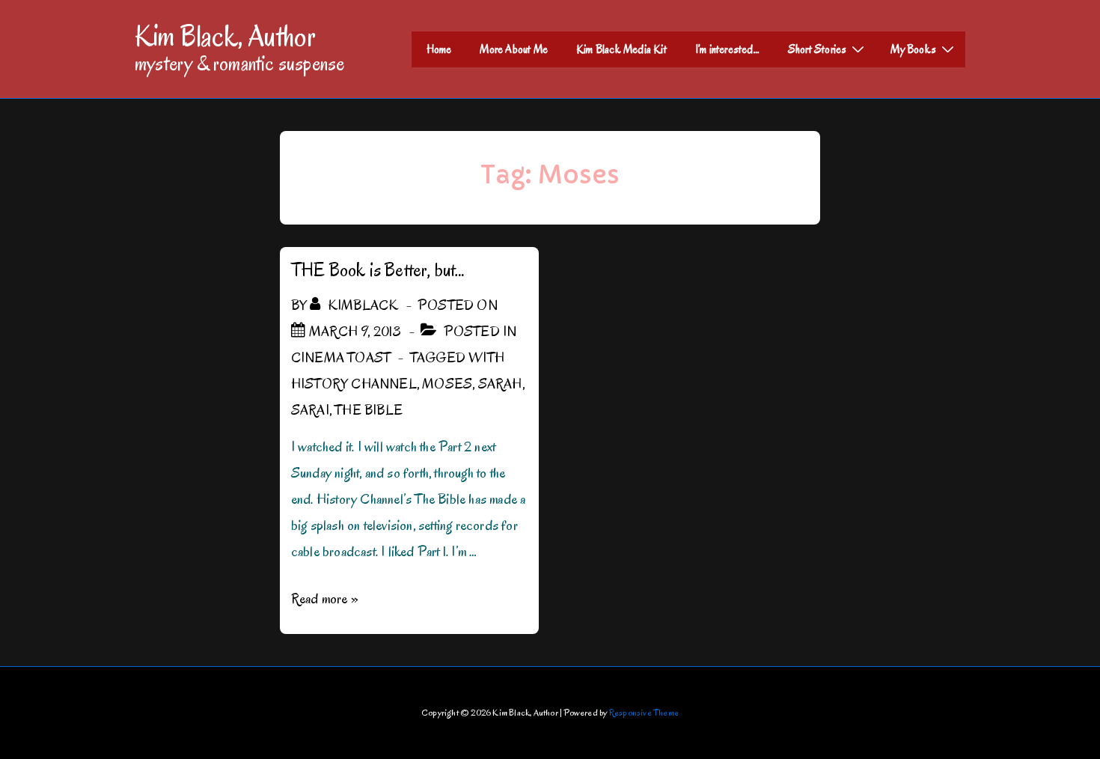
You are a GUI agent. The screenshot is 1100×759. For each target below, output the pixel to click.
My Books (913, 49)
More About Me (514, 49)
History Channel (354, 384)
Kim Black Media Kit (621, 49)
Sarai (310, 410)
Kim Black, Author (225, 35)
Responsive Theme (644, 712)
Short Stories (817, 49)
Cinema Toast (341, 358)
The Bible (368, 410)
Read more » (324, 599)
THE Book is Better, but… (378, 269)
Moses (447, 384)
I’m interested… (727, 49)
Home (439, 49)
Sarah (500, 384)
